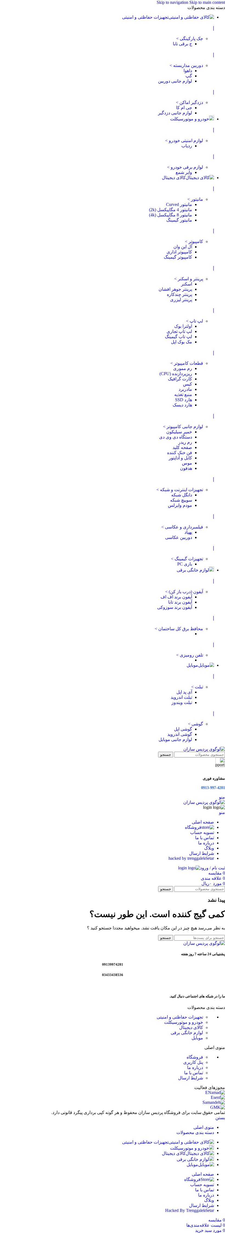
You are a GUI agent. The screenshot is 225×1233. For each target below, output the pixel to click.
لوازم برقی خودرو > (185, 167)
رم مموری (182, 368)
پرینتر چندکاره (179, 294)
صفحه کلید (182, 447)
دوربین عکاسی (178, 537)
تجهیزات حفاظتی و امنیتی (180, 1017)
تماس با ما (193, 1072)
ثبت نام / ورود (212, 868)
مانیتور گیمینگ (179, 220)
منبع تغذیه (183, 394)
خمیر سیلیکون (179, 431)
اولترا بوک (183, 326)
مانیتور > (195, 199)
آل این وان (182, 246)
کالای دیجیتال (191, 1027)
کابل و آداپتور (180, 458)
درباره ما (195, 1067)
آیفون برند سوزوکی (174, 607)
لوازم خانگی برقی (187, 1032)
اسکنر (186, 284)
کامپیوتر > (194, 241)
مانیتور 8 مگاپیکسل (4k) (170, 215)
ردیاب (186, 145)
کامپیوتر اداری (179, 252)
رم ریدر (185, 442)
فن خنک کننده (179, 452)
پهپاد (188, 532)
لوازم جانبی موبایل (175, 739)
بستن (220, 1117)
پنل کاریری (193, 1062)
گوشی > (195, 724)
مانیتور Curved (179, 204)
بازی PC (184, 564)
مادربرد (185, 389)
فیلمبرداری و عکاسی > (182, 527)
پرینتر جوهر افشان (175, 289)
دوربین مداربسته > (186, 65)
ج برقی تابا (182, 43)
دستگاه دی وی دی (175, 437)
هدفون (186, 468)
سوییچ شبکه (181, 500)
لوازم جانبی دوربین (175, 81)
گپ (188, 75)
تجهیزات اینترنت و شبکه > (179, 489)
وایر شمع (184, 172)
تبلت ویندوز (181, 702)
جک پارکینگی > (189, 38)
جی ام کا (184, 107)
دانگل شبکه (181, 495)
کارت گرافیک (180, 379)
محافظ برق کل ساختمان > (179, 628)
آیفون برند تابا (180, 602)
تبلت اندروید (181, 697)
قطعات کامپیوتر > (186, 363)
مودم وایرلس (180, 505)
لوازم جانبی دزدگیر (175, 113)
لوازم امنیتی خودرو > (184, 140)
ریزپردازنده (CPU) (175, 373)
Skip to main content (207, 2)
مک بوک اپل (181, 342)
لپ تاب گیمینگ (178, 336)
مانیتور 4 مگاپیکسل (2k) (170, 209)
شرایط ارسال (190, 1078)
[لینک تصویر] (204, 943)
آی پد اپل (184, 692)
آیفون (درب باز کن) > (184, 591)
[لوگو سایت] (204, 749)
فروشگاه (195, 1057)
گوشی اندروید (179, 734)
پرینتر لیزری (181, 299)
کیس (187, 384)
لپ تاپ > (194, 321)
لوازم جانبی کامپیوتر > (183, 426)
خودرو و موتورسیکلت (183, 1022)
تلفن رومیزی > (189, 655)
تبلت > (197, 687)
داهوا (188, 70)
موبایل (197, 1038)
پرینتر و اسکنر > (188, 278)
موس (187, 463)
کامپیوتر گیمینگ (178, 257)
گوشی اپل (183, 729)
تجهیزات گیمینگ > (187, 558)
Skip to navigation (173, 2)
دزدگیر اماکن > (189, 102)
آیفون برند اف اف (176, 597)
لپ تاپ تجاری (179, 331)
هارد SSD (183, 399)
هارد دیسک (182, 405)
